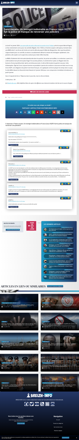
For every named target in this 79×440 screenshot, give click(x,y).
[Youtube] (37, 404)
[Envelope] (53, 404)
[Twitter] (32, 404)
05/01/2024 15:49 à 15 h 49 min (16, 165)
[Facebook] (26, 404)
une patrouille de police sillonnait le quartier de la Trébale (37, 45)
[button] (76, 2)
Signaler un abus (14, 145)
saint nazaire (18, 97)
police (13, 97)
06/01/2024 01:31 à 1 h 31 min (16, 201)
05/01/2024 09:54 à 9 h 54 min (16, 134)
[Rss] (42, 404)
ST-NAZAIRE (8, 26)
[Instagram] (47, 404)
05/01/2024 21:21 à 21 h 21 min (21, 151)
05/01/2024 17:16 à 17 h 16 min (16, 187)
